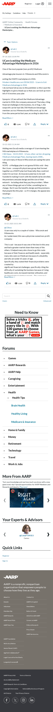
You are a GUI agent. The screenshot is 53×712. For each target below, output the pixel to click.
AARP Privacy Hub (9, 675)
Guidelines (16, 13)
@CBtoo (8, 227)
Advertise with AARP (33, 616)
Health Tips (18, 397)
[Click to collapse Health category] (5, 393)
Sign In (5, 561)
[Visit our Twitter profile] (15, 700)
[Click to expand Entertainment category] (5, 386)
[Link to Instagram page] (23, 700)
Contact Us (30, 597)
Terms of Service (25, 675)
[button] (49, 48)
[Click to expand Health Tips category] (9, 398)
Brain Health (18, 405)
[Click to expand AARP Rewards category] (5, 365)
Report (34, 124)
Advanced (47, 301)
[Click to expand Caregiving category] (5, 379)
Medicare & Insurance (23, 421)
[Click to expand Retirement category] (5, 444)
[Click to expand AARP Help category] (5, 372)
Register (5, 556)
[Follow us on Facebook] (7, 700)
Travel (11, 457)
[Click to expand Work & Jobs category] (5, 464)
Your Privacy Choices (22, 693)
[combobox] (26, 296)
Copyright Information (11, 689)
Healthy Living (19, 413)
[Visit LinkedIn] (32, 700)
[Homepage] (9, 4)
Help (24, 13)
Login (37, 4)
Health (12, 392)
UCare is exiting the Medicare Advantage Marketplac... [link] (21, 28)
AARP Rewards (17, 365)
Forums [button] (30, 13)
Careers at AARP (31, 620)
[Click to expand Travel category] (5, 458)
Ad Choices (7, 693)
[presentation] (4, 499)
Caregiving (14, 378)
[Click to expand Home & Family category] (5, 430)
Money (12, 436)
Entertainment (16, 385)
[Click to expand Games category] (5, 358)
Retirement (14, 443)
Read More (6, 118)
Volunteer (7, 606)
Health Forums (31, 22)
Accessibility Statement (11, 680)
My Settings (6, 13)
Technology (14, 450)
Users (4, 301)
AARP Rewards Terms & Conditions (15, 684)
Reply (43, 124)
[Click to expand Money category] (5, 437)
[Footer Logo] (26, 577)
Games (12, 358)
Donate (6, 602)
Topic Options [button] (12, 42)
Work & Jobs (15, 464)
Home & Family (16, 430)
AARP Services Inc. (32, 634)
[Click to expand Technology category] (5, 451)
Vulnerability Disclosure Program (33, 689)
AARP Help (14, 371)
